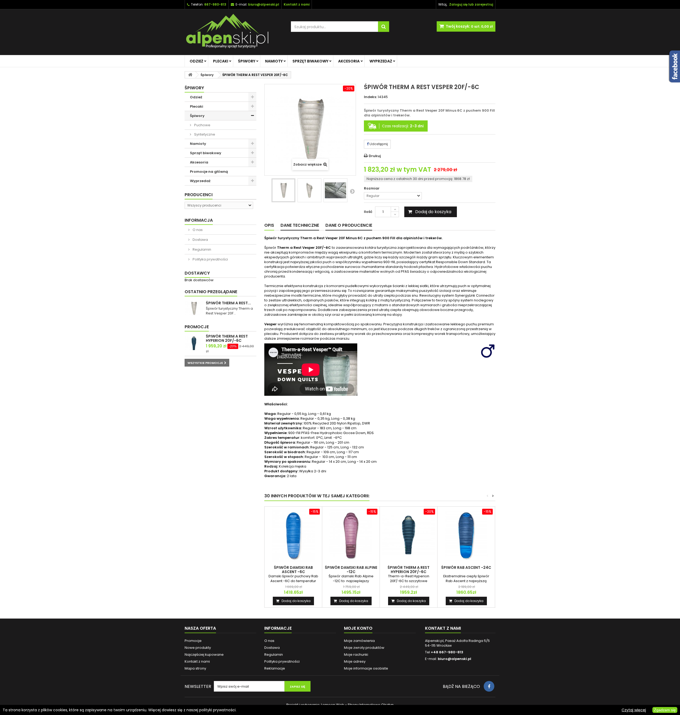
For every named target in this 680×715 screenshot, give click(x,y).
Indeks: (370, 97)
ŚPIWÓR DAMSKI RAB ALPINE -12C (351, 569)
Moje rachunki (356, 654)
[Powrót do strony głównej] (190, 75)
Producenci (198, 195)
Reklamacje (274, 668)
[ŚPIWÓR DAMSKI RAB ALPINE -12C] (350, 535)
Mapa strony (195, 668)
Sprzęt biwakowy (310, 61)
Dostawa (200, 239)
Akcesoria (349, 61)
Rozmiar (372, 188)
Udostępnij (378, 143)
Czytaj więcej (634, 710)
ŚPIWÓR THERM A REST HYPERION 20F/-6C (227, 338)
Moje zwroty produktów (364, 647)
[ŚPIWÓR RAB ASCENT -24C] (466, 535)
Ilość (368, 211)
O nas (197, 229)
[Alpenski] (234, 32)
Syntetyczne (204, 134)
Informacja (199, 220)
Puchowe (201, 125)
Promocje (197, 327)
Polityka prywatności (210, 259)
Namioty (274, 61)
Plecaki (220, 61)
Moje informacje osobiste (366, 668)
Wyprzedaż (380, 61)
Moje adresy (355, 661)
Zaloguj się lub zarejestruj (471, 4)
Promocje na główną (209, 171)
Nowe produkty (198, 647)
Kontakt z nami (197, 661)
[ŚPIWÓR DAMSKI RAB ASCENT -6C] (293, 535)
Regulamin (201, 249)
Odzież (196, 61)
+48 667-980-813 (447, 652)
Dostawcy (197, 273)
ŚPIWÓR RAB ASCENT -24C (466, 567)
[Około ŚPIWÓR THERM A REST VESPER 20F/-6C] (194, 308)
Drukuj (375, 155)
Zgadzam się (665, 710)
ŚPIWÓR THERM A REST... (228, 303)
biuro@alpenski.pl (263, 4)
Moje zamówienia (359, 640)
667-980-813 (215, 4)
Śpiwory (246, 61)
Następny (352, 191)
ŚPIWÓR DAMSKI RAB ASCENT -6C (293, 569)
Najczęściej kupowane (204, 654)
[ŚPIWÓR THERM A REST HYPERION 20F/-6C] (408, 535)
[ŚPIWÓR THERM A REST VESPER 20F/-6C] (283, 190)
